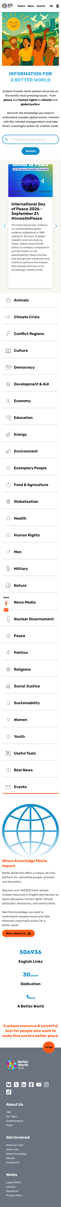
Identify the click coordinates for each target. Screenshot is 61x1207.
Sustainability (27, 703)
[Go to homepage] (7, 5)
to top (49, 1047)
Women (20, 720)
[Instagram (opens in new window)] (46, 1084)
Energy (20, 434)
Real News (23, 770)
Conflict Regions (29, 334)
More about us (16, 933)
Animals (21, 300)
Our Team (11, 1116)
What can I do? (14, 1145)
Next (56, 226)
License (10, 1186)
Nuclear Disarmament (34, 619)
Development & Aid (31, 384)
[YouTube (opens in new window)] (38, 1084)
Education (23, 417)
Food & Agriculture (31, 485)
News (31, 6)
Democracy (24, 367)
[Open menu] (57, 6)
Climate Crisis (27, 317)
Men (18, 552)
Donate (10, 1158)
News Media (25, 602)
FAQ (8, 1112)
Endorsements (14, 1120)
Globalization (26, 501)
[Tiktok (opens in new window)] (8, 1092)
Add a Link (12, 1149)
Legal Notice (13, 1182)
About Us (14, 1104)
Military (21, 569)
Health (20, 518)
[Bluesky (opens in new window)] (8, 1084)
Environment (26, 451)
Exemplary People (30, 468)
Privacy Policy (14, 1195)
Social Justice (27, 686)
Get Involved (18, 1137)
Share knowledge (16, 1153)
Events (20, 787)
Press (9, 1125)
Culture (21, 350)
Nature (20, 585)
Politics (21, 652)
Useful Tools (25, 753)
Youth (19, 736)
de (51, 6)
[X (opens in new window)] (16, 1084)
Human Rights (27, 535)
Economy (22, 401)
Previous (5, 226)
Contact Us (12, 1162)
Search (31, 151)
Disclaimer (12, 1191)
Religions (22, 669)
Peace (19, 636)
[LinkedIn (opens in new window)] (23, 1084)
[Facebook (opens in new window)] (31, 1084)
